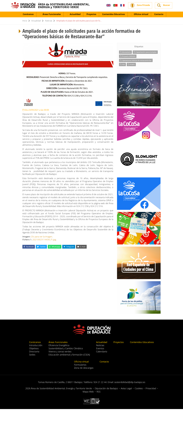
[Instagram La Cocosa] (139, 124)
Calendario (101, 351)
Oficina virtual (140, 14)
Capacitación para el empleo (146, 52)
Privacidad (151, 388)
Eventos (100, 348)
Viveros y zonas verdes (60, 351)
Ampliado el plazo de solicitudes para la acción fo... (79, 20)
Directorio (34, 351)
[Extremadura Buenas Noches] (139, 90)
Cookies (139, 388)
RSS (98, 391)
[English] (108, 5)
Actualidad (75, 14)
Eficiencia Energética (59, 345)
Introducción (35, 345)
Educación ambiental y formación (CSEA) (69, 354)
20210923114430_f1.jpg (44, 239)
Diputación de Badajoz (106, 388)
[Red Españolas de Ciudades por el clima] (139, 263)
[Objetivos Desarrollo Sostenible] (139, 228)
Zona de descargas (83, 367)
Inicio (24, 20)
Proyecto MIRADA (128, 56)
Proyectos (91, 14)
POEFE (132, 64)
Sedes (32, 354)
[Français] (122, 5)
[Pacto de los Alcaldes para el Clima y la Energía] (139, 297)
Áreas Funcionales (51, 14)
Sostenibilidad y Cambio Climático (66, 348)
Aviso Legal (126, 388)
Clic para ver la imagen (41, 236)
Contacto (158, 14)
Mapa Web (88, 391)
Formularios (80, 364)
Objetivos (34, 348)
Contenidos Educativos (113, 14)
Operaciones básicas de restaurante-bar (137, 60)
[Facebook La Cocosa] (139, 193)
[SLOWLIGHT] (139, 159)
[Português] (115, 5)
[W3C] (91, 401)
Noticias (48, 20)
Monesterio (126, 52)
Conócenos (28, 14)
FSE (123, 64)
